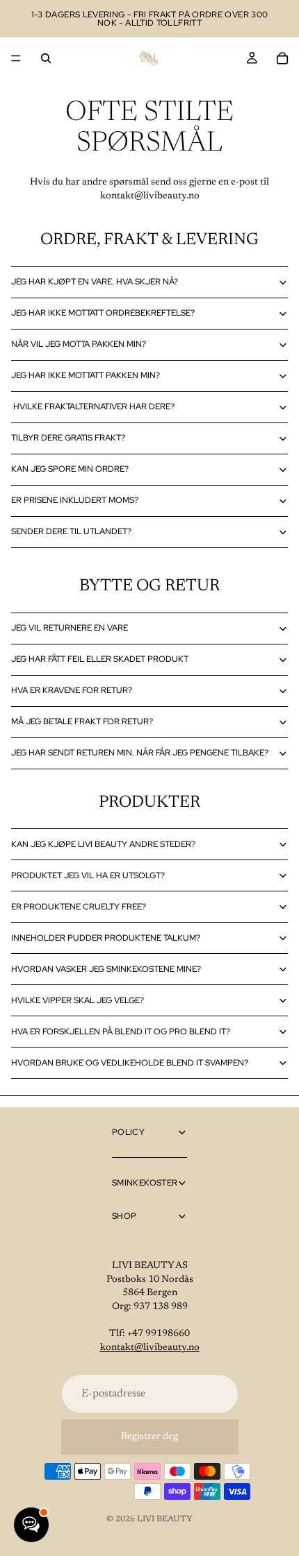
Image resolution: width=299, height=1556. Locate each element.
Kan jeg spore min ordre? (70, 469)
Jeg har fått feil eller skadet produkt (99, 659)
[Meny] (16, 58)
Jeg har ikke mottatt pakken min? (85, 375)
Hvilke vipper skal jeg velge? (77, 1000)
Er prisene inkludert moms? (74, 500)
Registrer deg (149, 1437)
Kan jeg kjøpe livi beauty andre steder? (103, 844)
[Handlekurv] (282, 58)
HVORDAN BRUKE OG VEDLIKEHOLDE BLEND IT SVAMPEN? (129, 1062)
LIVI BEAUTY (165, 1519)
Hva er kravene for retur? (71, 690)
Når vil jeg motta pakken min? (78, 344)
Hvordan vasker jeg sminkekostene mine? (106, 969)
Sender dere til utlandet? (71, 531)
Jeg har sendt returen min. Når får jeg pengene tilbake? (139, 752)
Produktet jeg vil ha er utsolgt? (88, 875)
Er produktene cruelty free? (78, 906)
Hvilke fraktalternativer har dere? (94, 406)
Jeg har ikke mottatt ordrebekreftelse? (103, 312)
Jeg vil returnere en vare (69, 627)
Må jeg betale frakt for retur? (82, 721)
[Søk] (46, 58)
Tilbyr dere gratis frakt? (68, 437)
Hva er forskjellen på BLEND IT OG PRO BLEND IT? (120, 1031)
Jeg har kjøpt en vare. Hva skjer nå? (94, 281)
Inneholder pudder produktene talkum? (105, 937)
